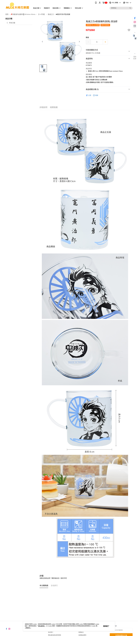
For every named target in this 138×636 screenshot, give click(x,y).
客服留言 (81, 632)
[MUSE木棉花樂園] (17, 5)
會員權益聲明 (82, 635)
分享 (89, 95)
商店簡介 (50, 632)
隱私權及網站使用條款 (54, 635)
